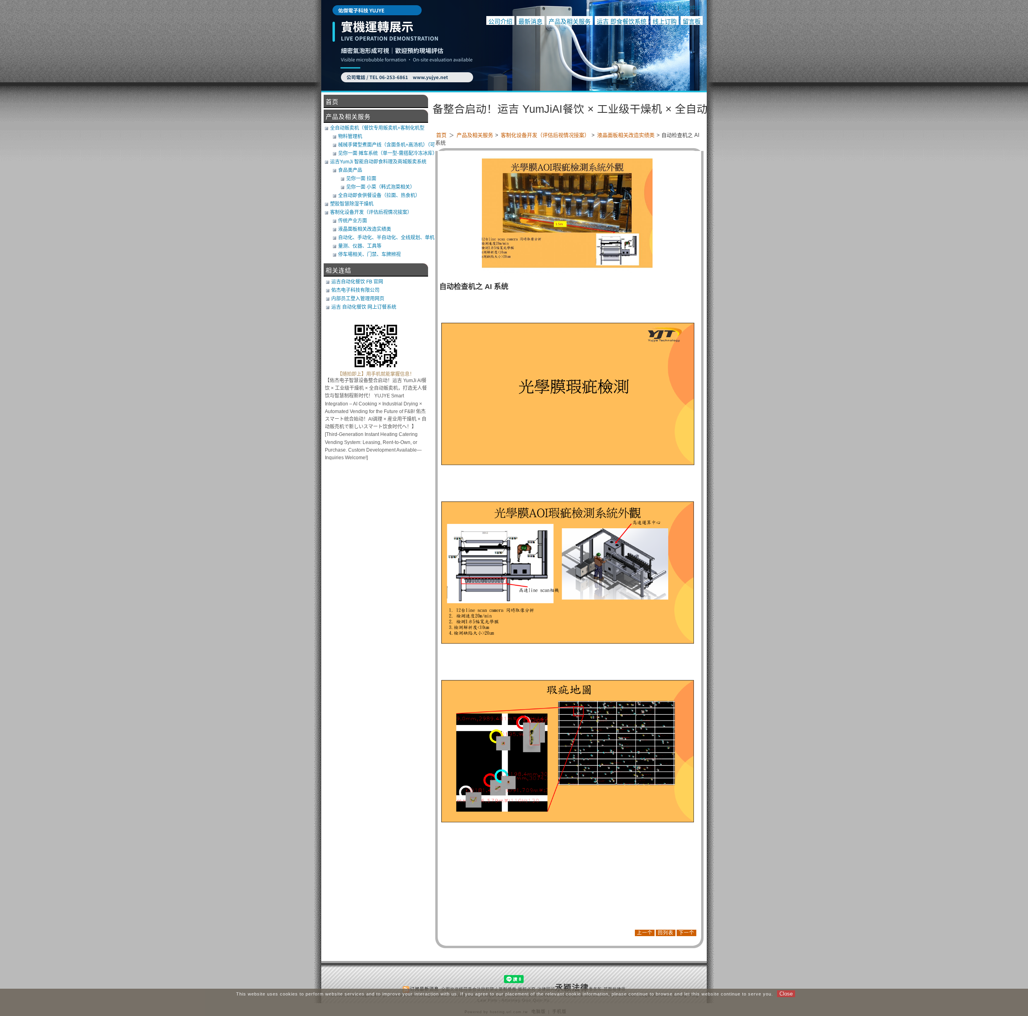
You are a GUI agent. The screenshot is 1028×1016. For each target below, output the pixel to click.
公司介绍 (500, 21)
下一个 (686, 933)
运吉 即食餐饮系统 (622, 21)
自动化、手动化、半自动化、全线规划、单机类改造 (386, 237)
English (643, 8)
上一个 (645, 933)
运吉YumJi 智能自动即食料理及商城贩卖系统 (378, 162)
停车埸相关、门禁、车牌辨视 (369, 254)
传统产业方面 (352, 221)
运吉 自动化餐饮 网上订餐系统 (363, 307)
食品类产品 (350, 170)
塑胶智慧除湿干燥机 (351, 204)
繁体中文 (667, 8)
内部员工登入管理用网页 (357, 298)
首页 (441, 135)
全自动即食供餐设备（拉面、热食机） (379, 195)
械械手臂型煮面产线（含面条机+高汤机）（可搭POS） (386, 145)
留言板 (692, 21)
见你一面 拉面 (361, 178)
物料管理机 (350, 136)
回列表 (665, 933)
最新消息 (530, 21)
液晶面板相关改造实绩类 (626, 135)
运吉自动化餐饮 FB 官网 (357, 282)
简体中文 (691, 8)
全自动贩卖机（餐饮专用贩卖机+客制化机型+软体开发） (377, 128)
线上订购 (665, 21)
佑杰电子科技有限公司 (355, 290)
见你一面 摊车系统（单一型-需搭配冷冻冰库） (387, 153)
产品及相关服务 (570, 21)
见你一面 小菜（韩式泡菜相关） (380, 187)
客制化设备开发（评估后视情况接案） (546, 135)
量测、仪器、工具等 (359, 246)
